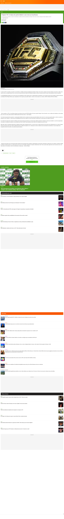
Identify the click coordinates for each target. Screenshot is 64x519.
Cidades (6, 329)
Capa (1, 9)
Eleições (6, 363)
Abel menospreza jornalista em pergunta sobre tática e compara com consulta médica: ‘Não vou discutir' (14, 189)
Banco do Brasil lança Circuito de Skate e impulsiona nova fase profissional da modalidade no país (17, 221)
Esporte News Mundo (5, 153)
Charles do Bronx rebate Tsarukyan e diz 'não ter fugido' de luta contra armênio (14, 403)
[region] (32, 517)
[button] (2, 22)
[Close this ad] (63, 514)
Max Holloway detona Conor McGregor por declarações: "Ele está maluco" (13, 202)
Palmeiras (2, 186)
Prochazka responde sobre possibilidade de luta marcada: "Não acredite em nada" (14, 215)
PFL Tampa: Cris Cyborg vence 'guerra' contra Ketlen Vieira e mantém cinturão (14, 416)
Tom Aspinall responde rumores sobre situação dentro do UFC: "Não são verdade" (14, 397)
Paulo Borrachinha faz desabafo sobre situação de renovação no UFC (12, 409)
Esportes (5, 9)
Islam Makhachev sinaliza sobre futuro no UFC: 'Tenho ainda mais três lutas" (13, 228)
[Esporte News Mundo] (3, 150)
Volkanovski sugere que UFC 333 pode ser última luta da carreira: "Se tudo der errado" (15, 428)
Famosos (6, 349)
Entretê (6, 336)
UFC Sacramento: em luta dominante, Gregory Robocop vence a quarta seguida (14, 196)
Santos (2, 208)
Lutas (8, 9)
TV (5, 356)
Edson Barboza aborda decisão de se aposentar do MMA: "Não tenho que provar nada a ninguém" (17, 422)
